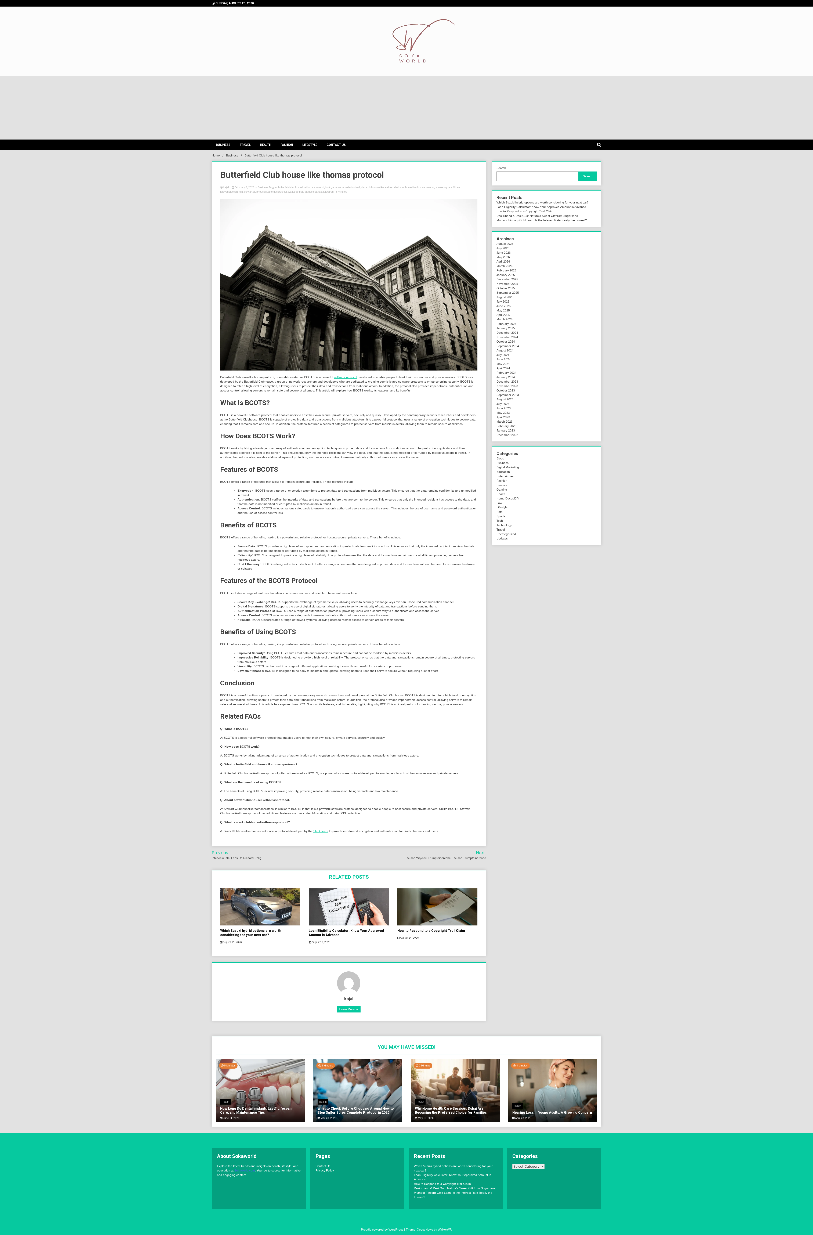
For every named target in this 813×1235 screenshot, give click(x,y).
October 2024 (505, 341)
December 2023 (507, 381)
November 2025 (507, 283)
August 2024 (504, 350)
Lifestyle (309, 145)
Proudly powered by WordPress (382, 1229)
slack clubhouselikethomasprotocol (414, 187)
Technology (504, 525)
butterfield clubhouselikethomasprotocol (301, 187)
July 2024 (502, 355)
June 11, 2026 (231, 1118)
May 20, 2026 (328, 1118)
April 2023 (503, 417)
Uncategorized (506, 534)
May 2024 (503, 363)
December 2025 (507, 279)
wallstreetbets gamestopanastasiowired (311, 191)
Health (265, 145)
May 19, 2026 (425, 1118)
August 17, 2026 (320, 942)
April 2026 (503, 261)
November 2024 (507, 337)
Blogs (500, 458)
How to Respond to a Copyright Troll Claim (431, 931)
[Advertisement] (406, 107)
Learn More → (348, 1009)
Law (499, 503)
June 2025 (503, 306)
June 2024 (503, 359)
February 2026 (506, 270)
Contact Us (336, 145)
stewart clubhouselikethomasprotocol (265, 191)
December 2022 (507, 435)
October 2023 (505, 390)
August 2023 (504, 399)
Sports (500, 516)
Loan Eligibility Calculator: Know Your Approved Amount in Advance (541, 207)
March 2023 (504, 421)
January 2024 (505, 377)
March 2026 (504, 266)
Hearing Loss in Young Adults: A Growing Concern (552, 1113)
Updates (502, 538)
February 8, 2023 (244, 187)
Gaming (501, 489)
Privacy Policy (324, 1170)
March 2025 (504, 319)
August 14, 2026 (409, 937)
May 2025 (503, 310)
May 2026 (503, 257)
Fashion (287, 145)
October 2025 (505, 288)
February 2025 (506, 323)
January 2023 (505, 430)
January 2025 (505, 328)
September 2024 (507, 346)
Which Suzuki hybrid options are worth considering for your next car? (250, 933)
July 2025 (502, 301)
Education (503, 471)
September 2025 (507, 292)
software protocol (345, 377)
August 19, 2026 (232, 942)
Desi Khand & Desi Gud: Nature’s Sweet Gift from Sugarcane (537, 215)
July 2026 (502, 248)
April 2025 (503, 315)
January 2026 (505, 275)
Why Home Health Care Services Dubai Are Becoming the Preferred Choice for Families (451, 1110)
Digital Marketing (507, 467)
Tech (499, 520)
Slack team (320, 831)
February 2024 (506, 372)
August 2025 (504, 297)
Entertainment (505, 476)
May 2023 (503, 412)
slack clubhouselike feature (377, 187)
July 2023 (502, 403)
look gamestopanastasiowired (342, 187)
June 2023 (503, 408)
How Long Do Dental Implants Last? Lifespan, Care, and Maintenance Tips (256, 1110)
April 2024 (503, 368)
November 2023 (507, 386)
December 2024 (507, 332)
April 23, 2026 (523, 1118)
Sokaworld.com (244, 1170)
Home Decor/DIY (507, 498)
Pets (499, 511)
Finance (501, 485)
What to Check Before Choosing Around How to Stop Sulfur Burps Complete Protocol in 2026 (356, 1110)
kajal (226, 187)
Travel (245, 145)
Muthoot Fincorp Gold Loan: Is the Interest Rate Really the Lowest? (541, 220)
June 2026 (503, 252)
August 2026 (504, 243)
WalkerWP (444, 1229)
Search (501, 168)
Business (223, 145)
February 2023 (506, 426)
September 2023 (507, 395)
